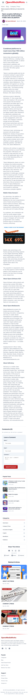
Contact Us (3, 683)
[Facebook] (2, 648)
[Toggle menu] (3, 2)
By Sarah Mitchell (11, 21)
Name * (5, 440)
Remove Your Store (5, 667)
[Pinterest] (9, 648)
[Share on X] (12, 550)
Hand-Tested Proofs (6, 662)
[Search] (26, 2)
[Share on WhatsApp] (15, 550)
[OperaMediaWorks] (15, 2)
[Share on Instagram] (19, 550)
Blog (7, 6)
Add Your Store (4, 665)
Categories (3, 657)
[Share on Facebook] (9, 550)
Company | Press (15, 6)
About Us (3, 675)
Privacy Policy (4, 678)
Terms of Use (4, 680)
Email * (5, 448)
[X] (6, 648)
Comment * (6, 454)
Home (3, 6)
